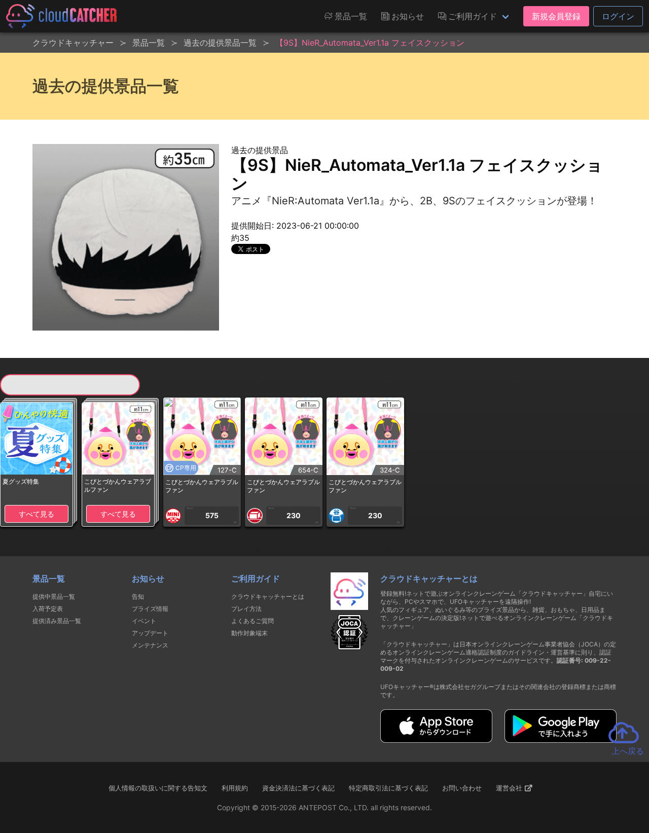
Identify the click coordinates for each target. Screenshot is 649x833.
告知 (138, 596)
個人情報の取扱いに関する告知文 (158, 788)
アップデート (150, 633)
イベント (144, 621)
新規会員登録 (556, 16)
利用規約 (235, 788)
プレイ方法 (246, 608)
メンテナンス (150, 645)
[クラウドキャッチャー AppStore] (436, 740)
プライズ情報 (150, 608)
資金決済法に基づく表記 (298, 788)
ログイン (618, 16)
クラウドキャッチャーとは (267, 596)
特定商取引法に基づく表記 (388, 788)
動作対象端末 (249, 633)
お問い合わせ (462, 788)
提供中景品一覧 (53, 596)
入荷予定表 (47, 608)
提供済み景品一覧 (56, 621)
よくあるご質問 (252, 621)
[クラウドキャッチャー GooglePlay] (560, 740)
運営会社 (510, 788)
